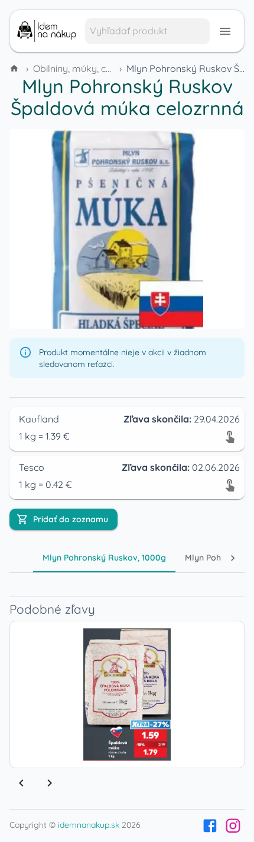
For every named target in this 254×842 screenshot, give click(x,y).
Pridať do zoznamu (70, 519)
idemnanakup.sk (88, 825)
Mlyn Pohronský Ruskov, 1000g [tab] (104, 557)
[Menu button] (225, 31)
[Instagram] (233, 825)
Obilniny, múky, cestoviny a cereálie (110, 68)
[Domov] (15, 68)
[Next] (49, 783)
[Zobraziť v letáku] (230, 436)
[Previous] (21, 783)
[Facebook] (210, 825)
